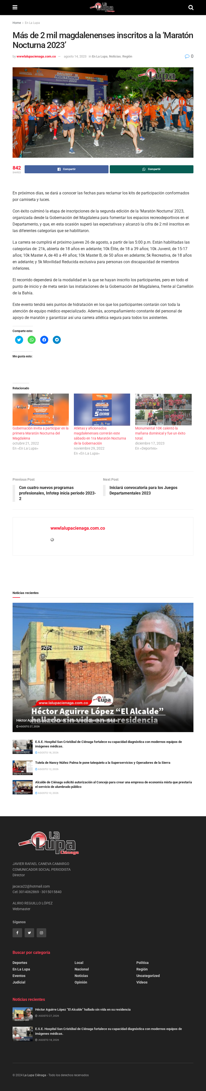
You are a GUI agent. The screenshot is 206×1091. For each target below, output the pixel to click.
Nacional (82, 969)
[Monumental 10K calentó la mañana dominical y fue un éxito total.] (163, 410)
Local (79, 963)
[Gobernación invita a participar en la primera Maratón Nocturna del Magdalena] (41, 410)
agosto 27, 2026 (29, 726)
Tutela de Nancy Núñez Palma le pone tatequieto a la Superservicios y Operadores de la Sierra (102, 763)
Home (17, 23)
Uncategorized (148, 976)
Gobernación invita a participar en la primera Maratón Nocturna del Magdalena (41, 433)
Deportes (20, 963)
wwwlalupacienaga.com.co (36, 56)
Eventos (19, 976)
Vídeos (141, 982)
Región (127, 56)
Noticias (115, 56)
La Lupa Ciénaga (34, 1075)
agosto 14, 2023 (75, 56)
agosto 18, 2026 (48, 752)
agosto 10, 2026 (48, 793)
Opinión (81, 982)
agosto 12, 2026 (48, 769)
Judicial (19, 982)
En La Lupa (32, 23)
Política (142, 963)
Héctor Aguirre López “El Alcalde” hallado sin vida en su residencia (66, 720)
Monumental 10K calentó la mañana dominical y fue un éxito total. (160, 433)
